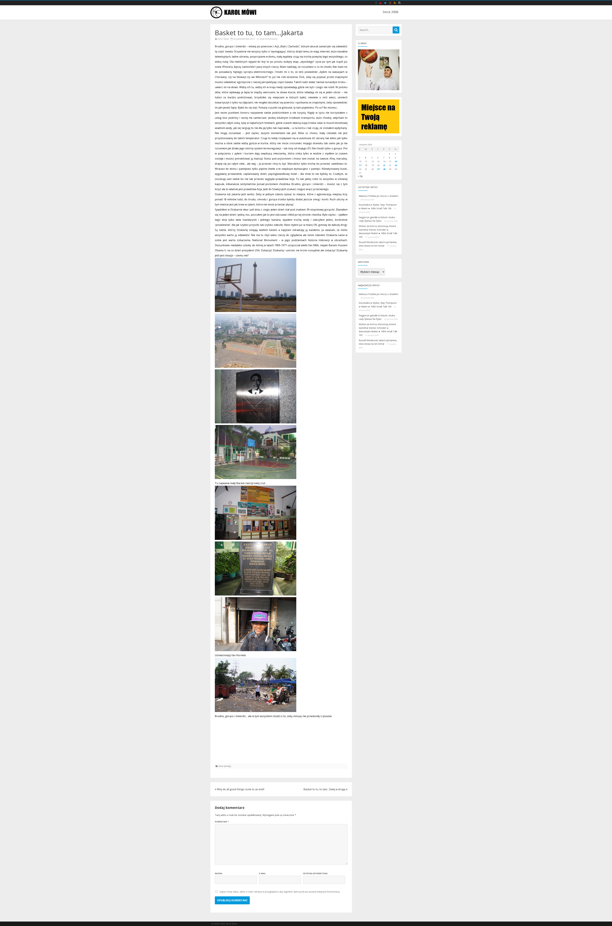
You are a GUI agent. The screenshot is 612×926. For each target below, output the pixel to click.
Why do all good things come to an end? (240, 789)
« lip (360, 176)
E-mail (262, 873)
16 (396, 161)
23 (396, 165)
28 (384, 169)
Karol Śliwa (223, 38)
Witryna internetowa (315, 873)
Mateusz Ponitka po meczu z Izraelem (378, 195)
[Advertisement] (281, 741)
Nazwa (218, 873)
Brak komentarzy (268, 38)
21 (384, 165)
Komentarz (222, 821)
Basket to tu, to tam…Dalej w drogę (324, 789)
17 (360, 165)
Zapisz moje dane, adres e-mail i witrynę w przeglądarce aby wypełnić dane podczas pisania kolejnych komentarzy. (279, 891)
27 (378, 169)
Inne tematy (225, 766)
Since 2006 (390, 12)
